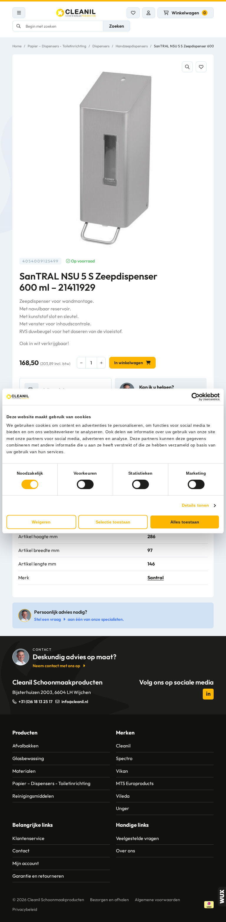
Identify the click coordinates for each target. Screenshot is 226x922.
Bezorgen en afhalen (109, 899)
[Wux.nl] (222, 896)
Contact (20, 851)
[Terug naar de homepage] (76, 13)
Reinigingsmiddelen (33, 796)
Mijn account (25, 863)
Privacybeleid (24, 909)
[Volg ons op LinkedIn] (208, 694)
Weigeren (41, 522)
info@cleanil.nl (75, 701)
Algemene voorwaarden (157, 899)
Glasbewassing (28, 758)
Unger (122, 808)
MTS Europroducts (135, 783)
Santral (155, 577)
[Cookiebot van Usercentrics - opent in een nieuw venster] (194, 397)
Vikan (122, 771)
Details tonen (195, 505)
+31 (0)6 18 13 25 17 (35, 701)
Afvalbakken (25, 746)
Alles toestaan (184, 522)
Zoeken (116, 26)
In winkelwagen (128, 362)
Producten (24, 732)
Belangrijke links (32, 824)
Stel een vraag (47, 619)
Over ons (125, 851)
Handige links (132, 824)
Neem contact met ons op (56, 665)
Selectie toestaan (113, 522)
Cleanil (123, 746)
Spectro (124, 758)
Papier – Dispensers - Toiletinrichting (57, 46)
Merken (125, 732)
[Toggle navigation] (18, 12)
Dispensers (100, 46)
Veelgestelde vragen (137, 838)
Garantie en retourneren (38, 876)
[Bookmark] (201, 66)
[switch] (85, 484)
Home (16, 46)
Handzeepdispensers (132, 46)
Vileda (122, 796)
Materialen (24, 771)
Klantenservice (28, 838)
